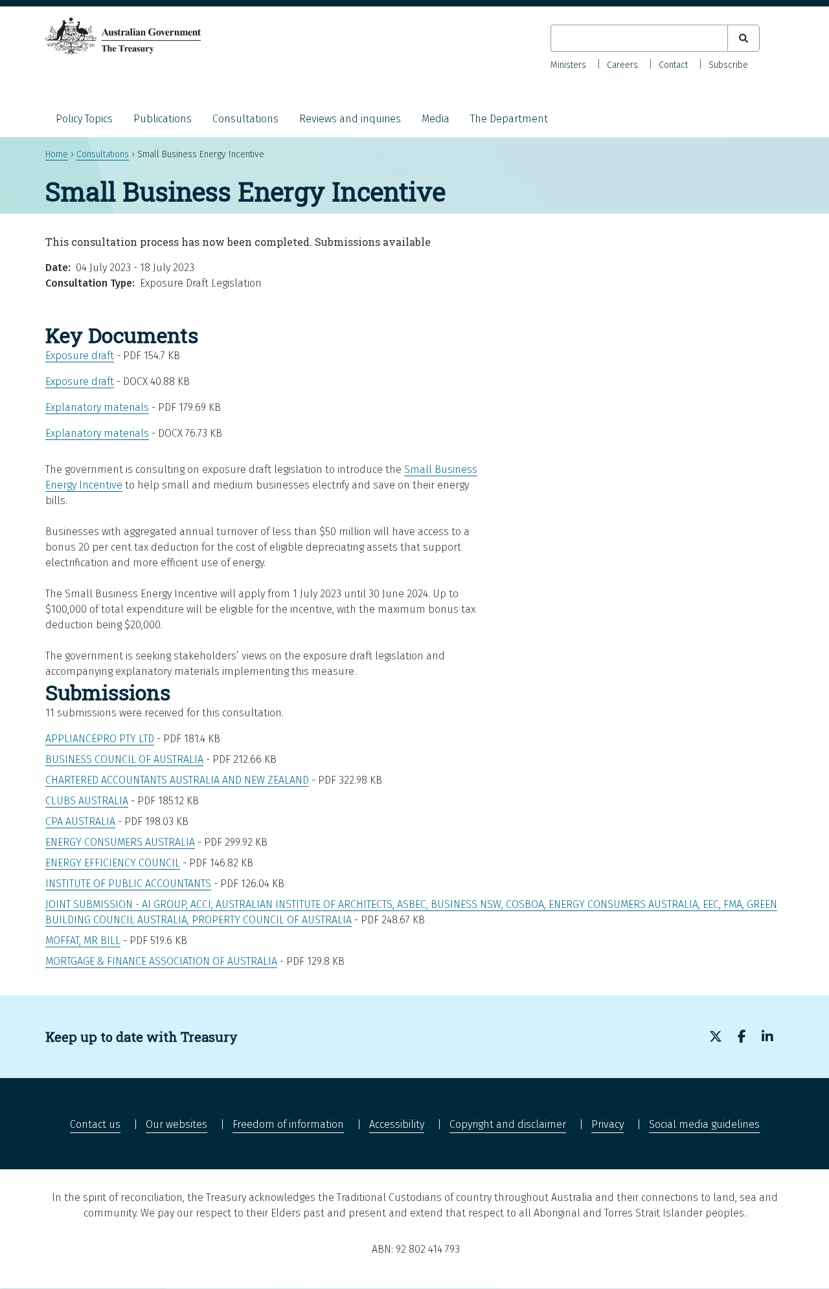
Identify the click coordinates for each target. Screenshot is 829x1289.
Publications (162, 119)
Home (56, 154)
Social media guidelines (704, 1124)
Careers (622, 65)
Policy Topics (84, 119)
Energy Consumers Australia (120, 842)
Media (435, 119)
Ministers (568, 65)
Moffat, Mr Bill (82, 940)
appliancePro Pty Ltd (99, 739)
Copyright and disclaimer (507, 1124)
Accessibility (396, 1124)
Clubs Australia (86, 801)
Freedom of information (288, 1124)
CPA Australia (80, 821)
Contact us (95, 1124)
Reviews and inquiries (350, 119)
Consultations (245, 119)
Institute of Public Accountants (128, 883)
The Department (509, 119)
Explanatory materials (97, 407)
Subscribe (728, 65)
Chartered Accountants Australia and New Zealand (177, 780)
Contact (673, 65)
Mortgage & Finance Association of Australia (161, 961)
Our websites (176, 1124)
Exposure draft (79, 355)
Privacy (607, 1124)
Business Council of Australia (124, 759)
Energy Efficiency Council (112, 863)
